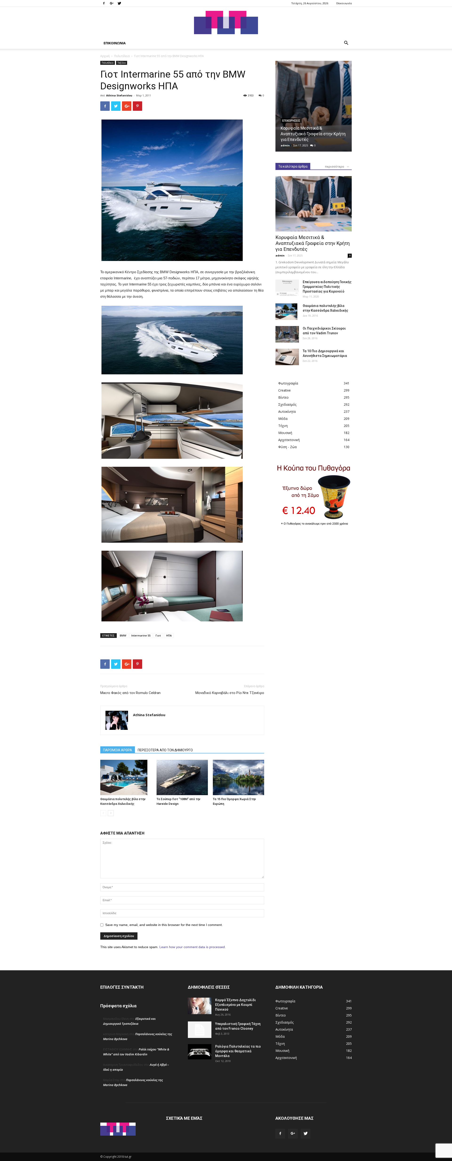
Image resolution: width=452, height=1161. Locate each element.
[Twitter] (119, 3)
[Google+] (111, 3)
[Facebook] (103, 3)
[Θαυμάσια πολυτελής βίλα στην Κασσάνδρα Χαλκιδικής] (126, 777)
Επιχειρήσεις (291, 120)
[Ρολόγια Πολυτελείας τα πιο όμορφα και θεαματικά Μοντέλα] (199, 1052)
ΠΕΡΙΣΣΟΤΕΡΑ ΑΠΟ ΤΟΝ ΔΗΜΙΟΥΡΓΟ (165, 750)
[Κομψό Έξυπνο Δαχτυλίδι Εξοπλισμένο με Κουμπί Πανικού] (199, 1006)
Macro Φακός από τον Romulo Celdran (130, 693)
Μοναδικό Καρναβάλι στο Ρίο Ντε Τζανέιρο (229, 693)
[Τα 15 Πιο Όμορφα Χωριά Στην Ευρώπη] (238, 777)
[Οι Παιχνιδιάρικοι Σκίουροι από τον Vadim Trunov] (287, 334)
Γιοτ (158, 635)
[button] (346, 43)
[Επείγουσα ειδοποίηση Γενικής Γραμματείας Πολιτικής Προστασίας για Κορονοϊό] (287, 288)
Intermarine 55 (140, 635)
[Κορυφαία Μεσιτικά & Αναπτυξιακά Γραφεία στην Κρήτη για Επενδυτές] (313, 106)
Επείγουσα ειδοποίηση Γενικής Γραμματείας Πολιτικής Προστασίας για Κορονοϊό (327, 286)
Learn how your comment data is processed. (192, 947)
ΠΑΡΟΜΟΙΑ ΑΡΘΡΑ (117, 750)
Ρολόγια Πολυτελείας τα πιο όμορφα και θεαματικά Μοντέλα (238, 1051)
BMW (123, 635)
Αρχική (105, 56)
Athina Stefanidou (119, 95)
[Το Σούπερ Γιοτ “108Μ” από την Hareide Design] (182, 777)
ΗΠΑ (169, 635)
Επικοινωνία (344, 3)
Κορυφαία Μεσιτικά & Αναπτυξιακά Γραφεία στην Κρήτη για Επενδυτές (313, 134)
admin (285, 145)
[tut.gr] (226, 22)
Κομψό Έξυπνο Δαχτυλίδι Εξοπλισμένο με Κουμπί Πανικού (235, 1004)
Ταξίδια (121, 62)
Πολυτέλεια (122, 56)
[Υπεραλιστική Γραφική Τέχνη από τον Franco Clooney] (199, 1029)
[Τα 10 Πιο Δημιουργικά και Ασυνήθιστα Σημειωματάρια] (287, 357)
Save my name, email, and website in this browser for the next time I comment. (164, 925)
